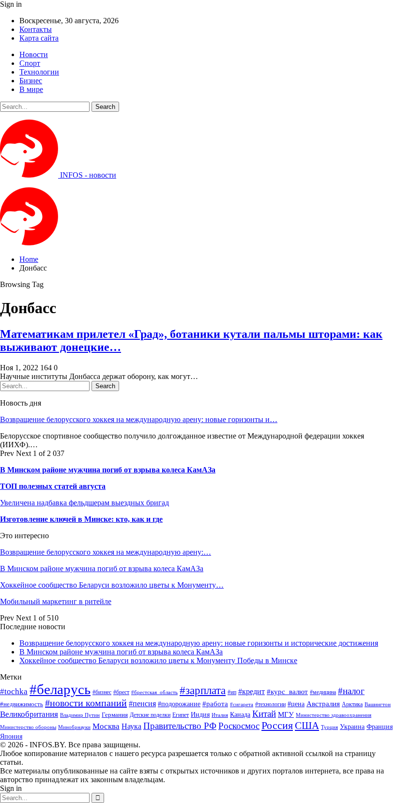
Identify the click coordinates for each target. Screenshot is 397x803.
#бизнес (101, 692)
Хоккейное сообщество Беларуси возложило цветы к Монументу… (112, 585)
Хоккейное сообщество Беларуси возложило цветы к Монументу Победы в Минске (158, 660)
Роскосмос (239, 726)
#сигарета (241, 704)
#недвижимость (21, 704)
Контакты (35, 29)
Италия (220, 715)
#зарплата (203, 690)
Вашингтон (378, 704)
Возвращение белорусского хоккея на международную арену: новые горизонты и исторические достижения (198, 643)
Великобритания (29, 714)
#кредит (251, 691)
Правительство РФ (179, 726)
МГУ (286, 714)
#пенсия (142, 703)
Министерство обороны (28, 727)
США (307, 725)
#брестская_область (154, 692)
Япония (11, 736)
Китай (264, 714)
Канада (240, 714)
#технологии (270, 704)
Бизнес (30, 80)
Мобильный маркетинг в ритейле (55, 601)
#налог (351, 691)
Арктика (352, 704)
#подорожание (179, 704)
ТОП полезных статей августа (53, 486)
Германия (115, 714)
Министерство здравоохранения (333, 715)
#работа (215, 704)
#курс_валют (287, 691)
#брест (121, 692)
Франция (379, 726)
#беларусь (60, 689)
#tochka (14, 691)
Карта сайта (39, 38)
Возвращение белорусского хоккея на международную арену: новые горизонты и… (138, 419)
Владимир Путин (80, 715)
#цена (296, 704)
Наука (131, 726)
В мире (31, 89)
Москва (106, 726)
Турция (329, 727)
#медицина (323, 692)
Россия (277, 725)
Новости (33, 54)
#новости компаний (86, 702)
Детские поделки (150, 715)
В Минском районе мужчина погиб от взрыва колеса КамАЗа (107, 470)
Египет (180, 715)
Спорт (29, 63)
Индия (200, 714)
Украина (352, 726)
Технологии (39, 72)
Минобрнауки (74, 727)
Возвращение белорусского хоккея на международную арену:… (105, 552)
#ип (232, 692)
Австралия (323, 703)
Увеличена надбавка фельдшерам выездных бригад (84, 503)
